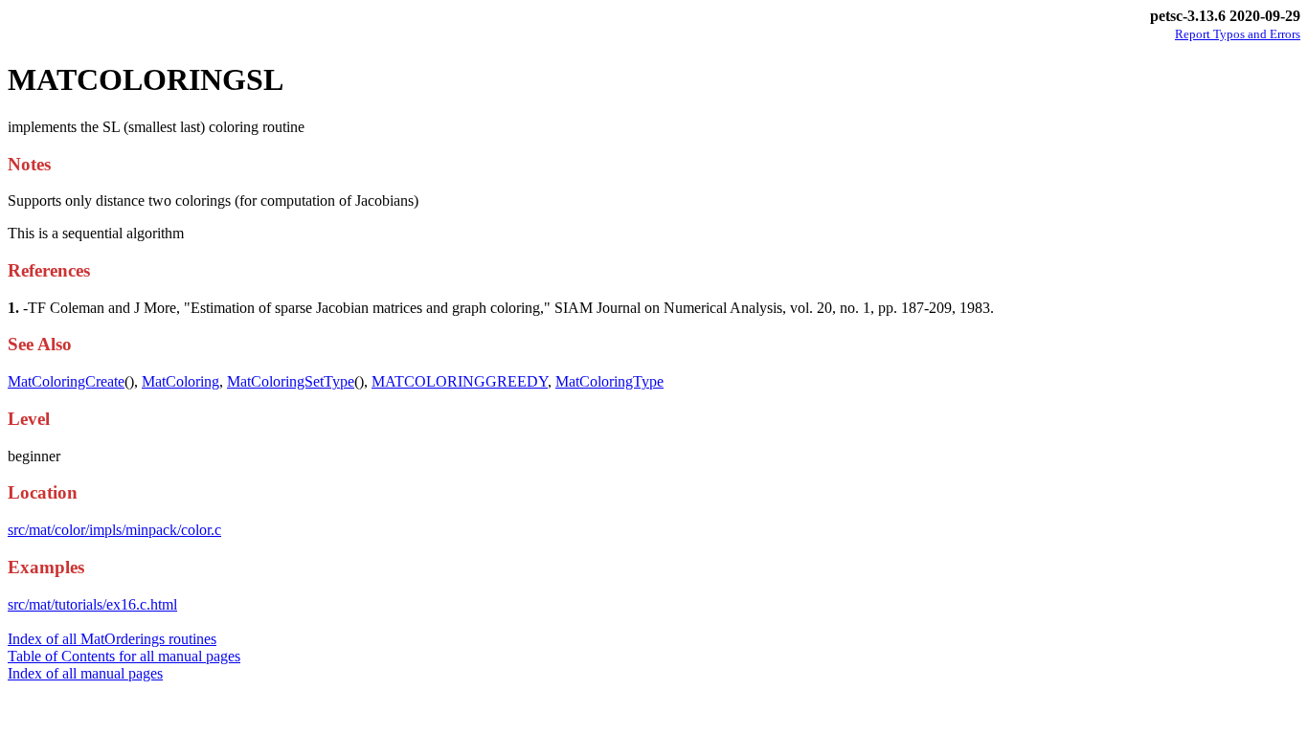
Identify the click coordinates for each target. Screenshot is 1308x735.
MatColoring (180, 381)
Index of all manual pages (85, 673)
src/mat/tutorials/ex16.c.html (92, 604)
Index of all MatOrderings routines (112, 639)
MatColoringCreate (66, 381)
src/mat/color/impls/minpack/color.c (114, 530)
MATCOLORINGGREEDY (460, 381)
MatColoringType (609, 381)
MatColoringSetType (290, 381)
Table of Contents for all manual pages (124, 656)
